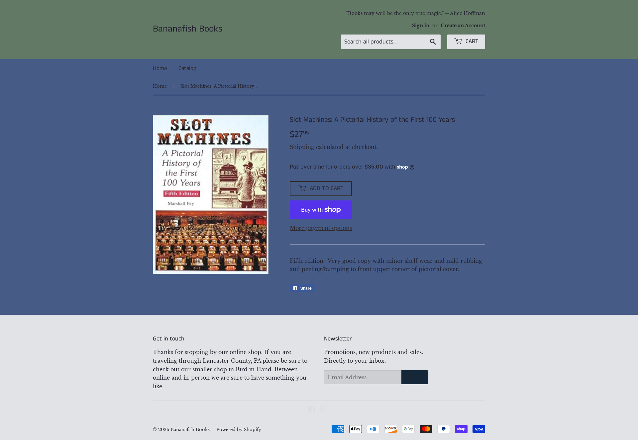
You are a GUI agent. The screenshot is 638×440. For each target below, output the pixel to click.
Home (160, 68)
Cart (471, 41)
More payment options (321, 228)
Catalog (187, 68)
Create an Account (463, 26)
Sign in (420, 26)
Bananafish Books (187, 29)
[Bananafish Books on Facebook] (311, 410)
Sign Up (415, 377)
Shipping (302, 147)
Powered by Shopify (238, 429)
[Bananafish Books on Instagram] (323, 410)
